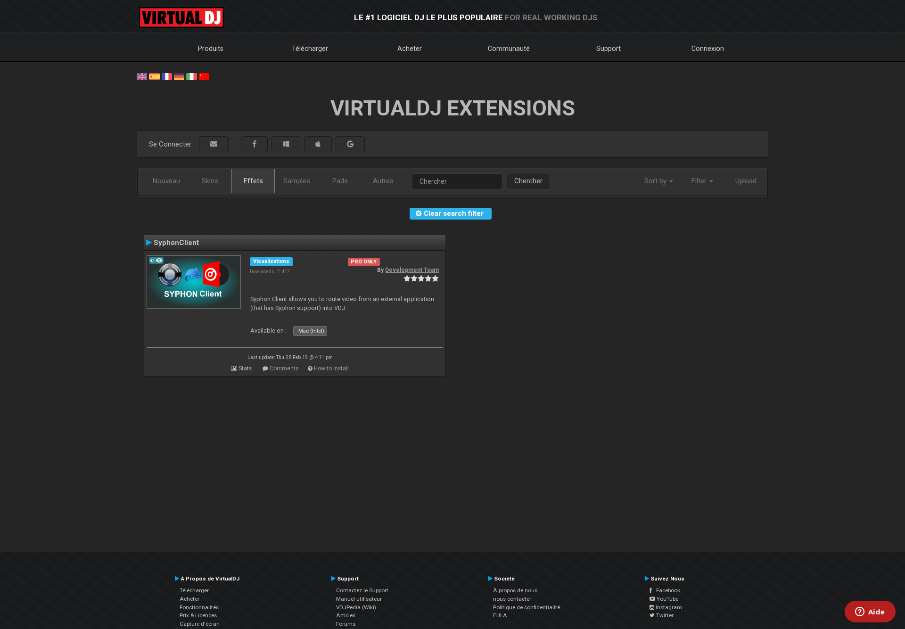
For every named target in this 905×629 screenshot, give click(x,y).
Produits (210, 48)
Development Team (412, 270)
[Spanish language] (154, 76)
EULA (500, 615)
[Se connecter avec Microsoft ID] (286, 144)
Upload (746, 181)
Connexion (707, 48)
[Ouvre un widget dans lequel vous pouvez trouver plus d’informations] (870, 612)
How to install (331, 368)
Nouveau (166, 181)
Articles (345, 615)
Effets (253, 181)
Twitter (664, 615)
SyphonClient (176, 242)
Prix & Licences (198, 615)
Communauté (509, 48)
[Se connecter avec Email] (214, 144)
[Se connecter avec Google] (350, 144)
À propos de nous (515, 590)
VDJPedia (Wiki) (356, 607)
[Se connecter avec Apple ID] (318, 144)
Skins (210, 181)
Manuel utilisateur (359, 599)
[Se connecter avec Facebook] (254, 144)
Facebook (666, 590)
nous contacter (512, 599)
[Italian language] (191, 76)
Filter (699, 181)
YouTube (666, 599)
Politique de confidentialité (526, 607)
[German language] (179, 76)
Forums (345, 624)
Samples (296, 181)
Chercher (528, 181)
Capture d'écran (200, 624)
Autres (383, 181)
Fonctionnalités (199, 607)
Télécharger (310, 48)
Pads (340, 181)
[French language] (167, 76)
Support (608, 48)
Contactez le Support (362, 590)
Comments (284, 368)
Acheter (409, 48)
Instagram (668, 607)
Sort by (656, 181)
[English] (142, 76)
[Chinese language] (204, 76)
